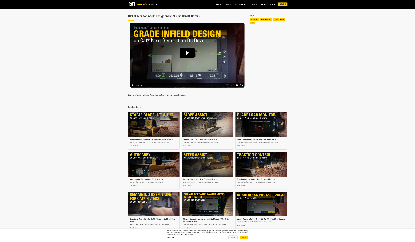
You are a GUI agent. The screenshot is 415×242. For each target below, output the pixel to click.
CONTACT (263, 4)
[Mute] (232, 85)
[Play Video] (132, 85)
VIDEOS (218, 4)
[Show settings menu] (237, 85)
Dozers (276, 19)
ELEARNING (227, 4)
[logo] (141, 4)
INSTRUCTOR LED (240, 4)
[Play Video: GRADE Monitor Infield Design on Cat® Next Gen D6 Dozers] (187, 53)
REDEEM (272, 4)
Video (252, 23)
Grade (282, 19)
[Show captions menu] (227, 85)
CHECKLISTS (253, 4)
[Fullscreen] (241, 85)
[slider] (182, 85)
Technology (254, 19)
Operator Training (265, 19)
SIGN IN (283, 4)
